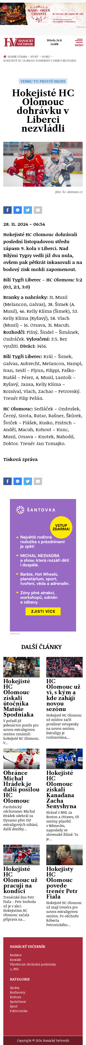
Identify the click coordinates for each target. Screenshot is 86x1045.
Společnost (18, 1001)
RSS (16, 969)
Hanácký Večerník (19, 42)
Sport (35, 56)
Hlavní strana (18, 56)
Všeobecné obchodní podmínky (33, 964)
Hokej (47, 56)
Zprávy (15, 988)
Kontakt (15, 960)
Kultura (15, 997)
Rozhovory (17, 992)
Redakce (16, 955)
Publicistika (18, 1011)
